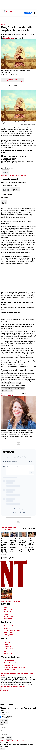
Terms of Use (8, 632)
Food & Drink (8, 609)
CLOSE (4, 203)
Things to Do (5, 712)
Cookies (13, 673)
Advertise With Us (10, 626)
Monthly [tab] (12, 383)
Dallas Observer (9, 660)
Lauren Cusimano (8, 38)
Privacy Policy (8, 635)
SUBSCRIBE (6, 190)
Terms (17, 175)
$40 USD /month (7, 391)
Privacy (23, 175)
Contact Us (7, 646)
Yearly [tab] (18, 383)
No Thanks (4, 722)
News (6, 607)
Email (3, 168)
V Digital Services (9, 669)
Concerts (4, 24)
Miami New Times (9, 665)
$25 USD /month (19, 388)
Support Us (28, 12)
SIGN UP (5, 173)
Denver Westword (10, 663)
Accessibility (20, 673)
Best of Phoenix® (6, 716)
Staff (6, 651)
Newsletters (8, 618)
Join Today (4, 720)
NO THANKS (16, 190)
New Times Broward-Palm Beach (14, 667)
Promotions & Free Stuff (12, 630)
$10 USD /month (7, 388)
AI (24, 673)
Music (6, 614)
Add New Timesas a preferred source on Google (12, 80)
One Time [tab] (5, 383)
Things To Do (8, 616)
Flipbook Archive (9, 649)
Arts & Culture (8, 612)
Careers (6, 644)
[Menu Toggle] (2, 13)
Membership (8, 653)
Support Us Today (7, 395)
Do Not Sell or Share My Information (13, 686)
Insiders (3, 714)
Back (2, 738)
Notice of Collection (7, 175)
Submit (9, 738)
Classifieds (7, 628)
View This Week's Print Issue (10, 601)
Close (2, 749)
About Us (7, 642)
